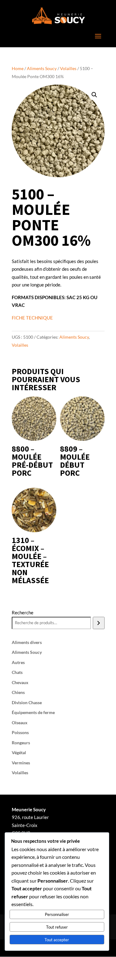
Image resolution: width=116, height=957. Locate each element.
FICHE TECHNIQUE (32, 317)
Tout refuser (57, 927)
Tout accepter (57, 939)
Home (18, 68)
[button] (94, 94)
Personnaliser (57, 914)
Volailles (68, 68)
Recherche (22, 612)
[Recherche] (98, 623)
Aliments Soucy (42, 68)
